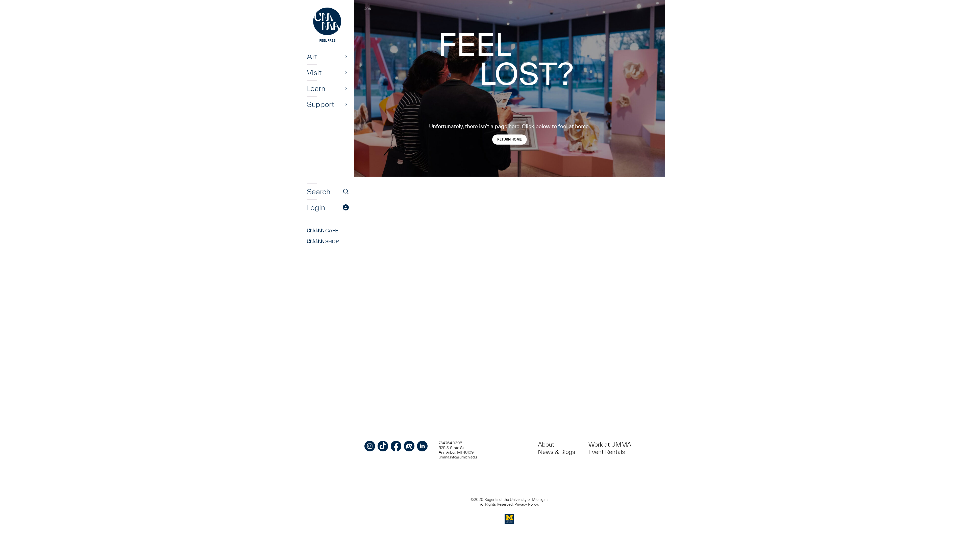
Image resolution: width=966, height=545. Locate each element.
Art (312, 56)
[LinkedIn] (422, 446)
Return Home (509, 139)
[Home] (328, 25)
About (546, 444)
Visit (314, 72)
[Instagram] (369, 446)
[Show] (346, 56)
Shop (323, 241)
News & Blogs (556, 451)
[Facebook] (396, 446)
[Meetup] (409, 446)
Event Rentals (606, 451)
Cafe (322, 230)
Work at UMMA (609, 444)
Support (320, 104)
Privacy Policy (526, 504)
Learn (316, 88)
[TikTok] (383, 446)
